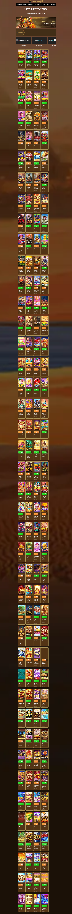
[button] (54, 40)
